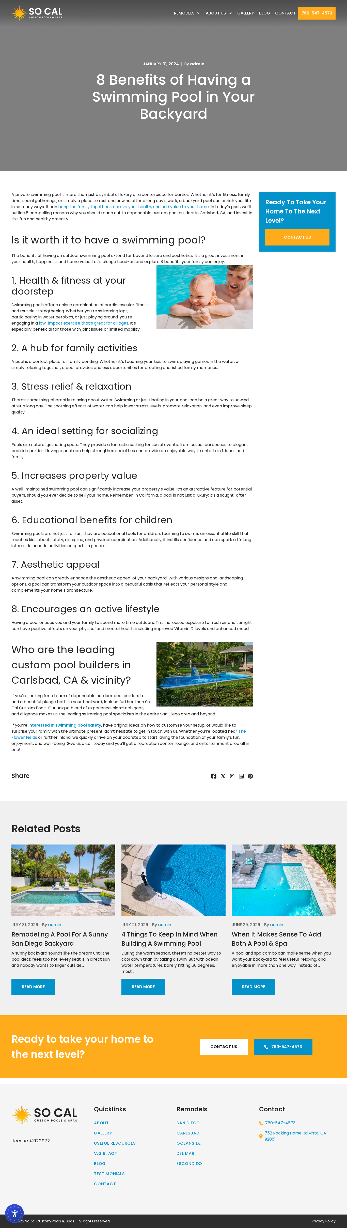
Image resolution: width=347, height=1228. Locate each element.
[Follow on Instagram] (232, 776)
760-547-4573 (317, 13)
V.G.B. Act (105, 1153)
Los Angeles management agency (312, 1081)
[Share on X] (223, 776)
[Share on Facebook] (213, 776)
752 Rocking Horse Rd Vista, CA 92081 (295, 1136)
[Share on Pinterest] (250, 776)
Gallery (245, 13)
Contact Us (297, 237)
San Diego (188, 1123)
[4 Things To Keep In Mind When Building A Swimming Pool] (173, 880)
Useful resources (115, 1143)
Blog (264, 13)
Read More (33, 987)
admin (54, 925)
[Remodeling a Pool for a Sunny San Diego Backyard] (63, 880)
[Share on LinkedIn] (241, 776)
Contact (285, 13)
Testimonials (109, 1174)
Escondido (189, 1163)
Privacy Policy (324, 1221)
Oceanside (189, 1143)
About (101, 1123)
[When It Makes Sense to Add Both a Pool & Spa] (284, 880)
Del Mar (186, 1153)
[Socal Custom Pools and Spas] (36, 13)
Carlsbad (188, 1133)
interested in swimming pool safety (64, 725)
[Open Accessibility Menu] (14, 1213)
